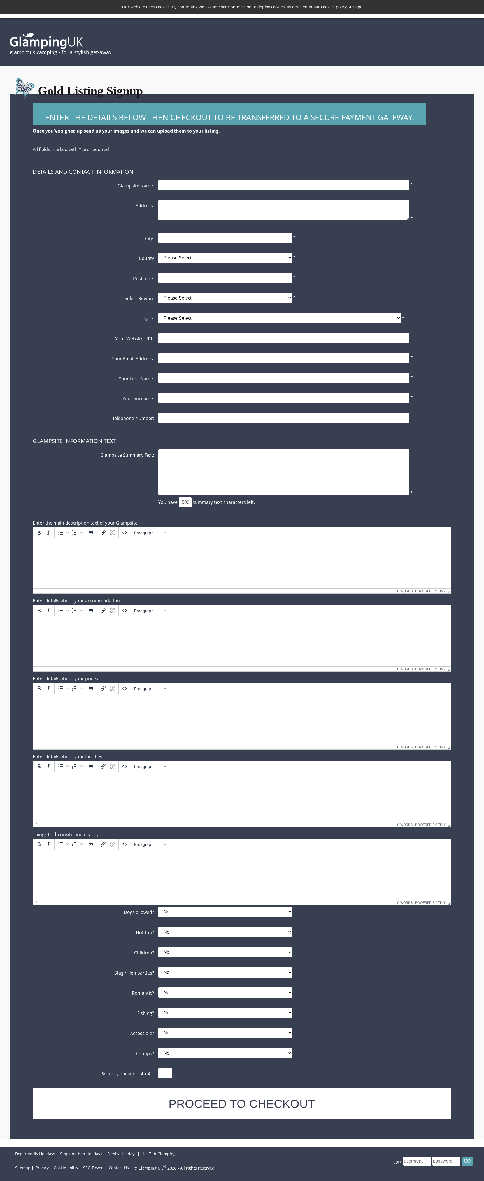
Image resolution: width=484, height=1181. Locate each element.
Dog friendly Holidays (35, 1153)
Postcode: (143, 278)
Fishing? (145, 1013)
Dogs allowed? (139, 912)
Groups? (145, 1053)
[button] (63, 532)
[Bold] (39, 532)
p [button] (36, 591)
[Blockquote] (91, 532)
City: (149, 238)
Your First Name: (136, 378)
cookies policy (334, 7)
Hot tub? (145, 932)
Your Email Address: (133, 358)
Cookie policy (66, 1167)
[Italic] (48, 532)
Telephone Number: (133, 418)
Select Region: (139, 298)
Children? (144, 952)
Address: (145, 205)
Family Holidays (121, 1153)
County (146, 258)
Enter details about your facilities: (68, 756)
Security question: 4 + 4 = (127, 1073)
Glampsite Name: (136, 186)
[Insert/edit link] (103, 532)
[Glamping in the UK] (46, 47)
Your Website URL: (134, 339)
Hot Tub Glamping (158, 1153)
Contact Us (119, 1167)
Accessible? (142, 1033)
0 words (405, 591)
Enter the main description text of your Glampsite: (86, 523)
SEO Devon (93, 1167)
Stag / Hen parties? (134, 973)
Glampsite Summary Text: (127, 455)
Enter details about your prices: (66, 678)
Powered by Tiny (430, 591)
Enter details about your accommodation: (77, 601)
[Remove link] (112, 532)
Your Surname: (138, 398)
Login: (395, 1161)
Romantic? (143, 993)
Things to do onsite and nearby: (66, 834)
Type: (148, 318)
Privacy (42, 1167)
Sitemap (23, 1167)
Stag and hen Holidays (81, 1153)
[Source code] (124, 532)
